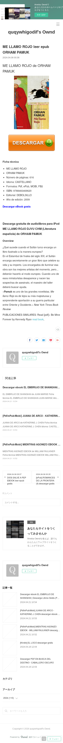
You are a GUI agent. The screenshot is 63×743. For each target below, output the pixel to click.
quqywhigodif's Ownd (31, 32)
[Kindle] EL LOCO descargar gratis (36, 642)
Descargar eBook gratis (17, 206)
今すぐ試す (41, 15)
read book (38, 319)
